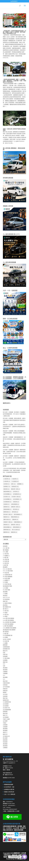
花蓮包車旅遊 (18, 522)
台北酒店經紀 (6, 599)
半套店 (4, 723)
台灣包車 (6, 504)
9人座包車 (7, 481)
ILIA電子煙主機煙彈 (8, 626)
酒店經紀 (5, 595)
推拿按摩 (5, 645)
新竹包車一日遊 (8, 514)
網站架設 (5, 605)
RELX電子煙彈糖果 (7, 576)
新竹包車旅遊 (18, 514)
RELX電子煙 (6, 559)
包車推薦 (20, 484)
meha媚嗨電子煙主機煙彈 (9, 628)
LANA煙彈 (5, 588)
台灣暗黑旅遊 (6, 647)
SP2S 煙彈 (5, 552)
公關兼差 (5, 671)
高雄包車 (14, 532)
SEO (4, 664)
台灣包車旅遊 (15, 504)
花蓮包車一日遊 (8, 522)
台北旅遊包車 (7, 501)
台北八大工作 (6, 597)
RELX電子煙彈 (6, 590)
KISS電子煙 (6, 563)
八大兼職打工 (6, 555)
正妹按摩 (5, 725)
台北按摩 (5, 721)
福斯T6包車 (7, 519)
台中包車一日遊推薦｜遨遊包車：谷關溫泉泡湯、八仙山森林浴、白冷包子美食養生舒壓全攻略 (14, 457)
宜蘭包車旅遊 (7, 509)
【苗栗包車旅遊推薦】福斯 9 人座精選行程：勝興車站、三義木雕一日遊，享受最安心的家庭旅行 (14, 81)
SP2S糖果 (5, 637)
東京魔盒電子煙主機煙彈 (9, 629)
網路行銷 (5, 601)
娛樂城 (4, 692)
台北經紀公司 (6, 736)
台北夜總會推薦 (7, 709)
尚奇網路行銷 (6, 649)
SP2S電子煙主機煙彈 (8, 624)
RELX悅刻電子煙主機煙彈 (9, 622)
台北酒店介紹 (6, 707)
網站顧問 (5, 567)
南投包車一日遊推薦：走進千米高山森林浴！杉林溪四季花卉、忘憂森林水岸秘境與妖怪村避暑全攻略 (14, 426)
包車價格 (5, 660)
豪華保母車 (7, 529)
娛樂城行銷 (6, 700)
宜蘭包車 (6, 506)
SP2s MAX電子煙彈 (8, 571)
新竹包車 (15, 512)
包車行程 (5, 654)
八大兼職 (5, 593)
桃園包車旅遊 (15, 517)
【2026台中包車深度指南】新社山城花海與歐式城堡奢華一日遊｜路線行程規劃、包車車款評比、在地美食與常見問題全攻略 (14, 470)
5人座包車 (7, 479)
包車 (13, 484)
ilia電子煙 (5, 565)
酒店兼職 (5, 591)
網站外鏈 (5, 681)
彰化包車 (16, 509)
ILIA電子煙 (5, 557)
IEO (15, 859)
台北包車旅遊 (17, 499)
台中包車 (16, 491)
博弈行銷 (5, 698)
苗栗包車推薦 (7, 527)
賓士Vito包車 (16, 529)
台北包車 (7, 496)
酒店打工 (5, 732)
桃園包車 (6, 517)
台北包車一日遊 (16, 496)
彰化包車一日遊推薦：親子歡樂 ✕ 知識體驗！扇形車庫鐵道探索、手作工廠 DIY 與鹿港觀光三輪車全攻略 (14, 414)
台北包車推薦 (7, 499)
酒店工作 (5, 715)
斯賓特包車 (7, 512)
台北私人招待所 (7, 639)
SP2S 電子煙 (6, 548)
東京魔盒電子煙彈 (7, 586)
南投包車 (6, 489)
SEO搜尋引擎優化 (7, 603)
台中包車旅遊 (6, 687)
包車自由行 (15, 486)
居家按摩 (5, 740)
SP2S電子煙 (6, 561)
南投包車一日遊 (15, 489)
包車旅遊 (7, 486)
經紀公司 (5, 650)
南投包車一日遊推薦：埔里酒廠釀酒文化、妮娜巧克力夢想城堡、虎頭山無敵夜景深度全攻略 (14, 439)
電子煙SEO (5, 609)
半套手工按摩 (6, 719)
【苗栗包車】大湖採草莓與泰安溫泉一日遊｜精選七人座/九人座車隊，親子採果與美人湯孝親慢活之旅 (14, 32)
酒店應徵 (5, 669)
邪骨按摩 (5, 711)
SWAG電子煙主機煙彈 (8, 618)
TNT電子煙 (5, 610)
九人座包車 (15, 481)
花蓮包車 (15, 519)
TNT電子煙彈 (6, 658)
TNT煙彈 (5, 612)
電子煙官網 (6, 631)
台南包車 (16, 501)
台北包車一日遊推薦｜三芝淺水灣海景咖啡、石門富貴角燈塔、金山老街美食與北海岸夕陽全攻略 (14, 464)
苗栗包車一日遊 (15, 524)
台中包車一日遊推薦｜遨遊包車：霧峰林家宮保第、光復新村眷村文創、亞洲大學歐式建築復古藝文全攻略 (14, 451)
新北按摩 (5, 738)
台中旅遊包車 (17, 494)
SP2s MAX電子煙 (7, 569)
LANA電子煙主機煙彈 (8, 620)
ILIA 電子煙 (6, 553)
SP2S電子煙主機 (7, 584)
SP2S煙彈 (5, 582)
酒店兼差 (5, 668)
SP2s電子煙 (6, 572)
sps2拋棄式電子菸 (7, 574)
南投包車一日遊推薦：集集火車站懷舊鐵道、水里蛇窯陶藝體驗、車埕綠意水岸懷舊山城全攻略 (14, 432)
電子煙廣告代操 (7, 607)
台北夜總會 (6, 704)
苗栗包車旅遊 (17, 527)
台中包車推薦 (7, 494)
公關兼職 (5, 673)
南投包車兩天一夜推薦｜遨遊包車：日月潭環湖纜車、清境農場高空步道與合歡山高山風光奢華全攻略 (14, 445)
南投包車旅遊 (7, 491)
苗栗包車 (6, 524)
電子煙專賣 (6, 550)
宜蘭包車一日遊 (15, 506)
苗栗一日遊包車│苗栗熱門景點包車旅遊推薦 (14, 129)
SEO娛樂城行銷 (7, 702)
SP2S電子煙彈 (6, 578)
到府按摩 (5, 546)
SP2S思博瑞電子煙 (7, 635)
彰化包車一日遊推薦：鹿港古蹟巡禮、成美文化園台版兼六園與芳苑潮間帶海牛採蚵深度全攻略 (14, 420)
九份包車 (6, 484)
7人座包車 (15, 479)
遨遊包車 (6, 532)
